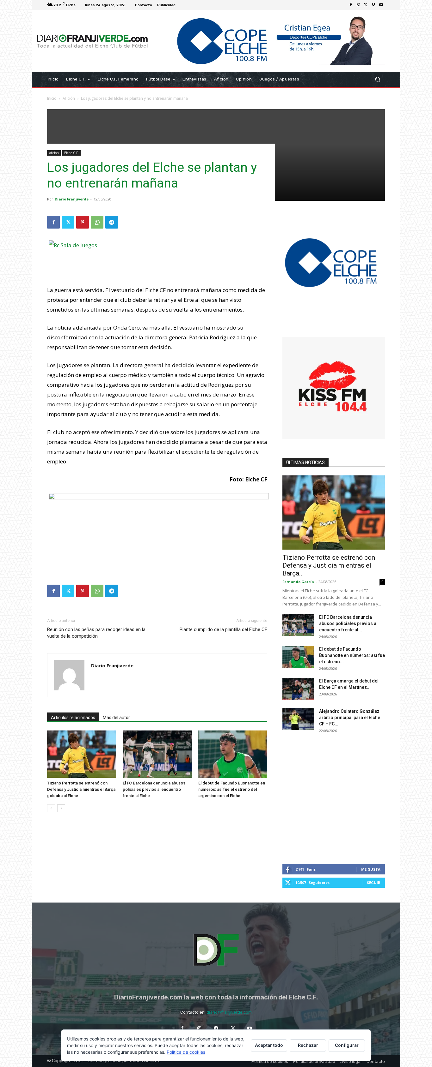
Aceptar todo (269, 1045)
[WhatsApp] (97, 222)
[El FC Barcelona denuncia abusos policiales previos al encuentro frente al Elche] (157, 754)
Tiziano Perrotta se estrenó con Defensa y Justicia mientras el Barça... (328, 565)
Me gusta (370, 869)
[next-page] (61, 808)
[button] (377, 79)
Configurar (347, 1045)
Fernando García (298, 581)
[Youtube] (381, 5)
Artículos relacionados (73, 717)
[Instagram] (358, 5)
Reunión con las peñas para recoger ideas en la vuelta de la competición (96, 633)
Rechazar (308, 1045)
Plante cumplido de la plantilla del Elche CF (223, 629)
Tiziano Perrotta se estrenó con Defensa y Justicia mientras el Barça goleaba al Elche (81, 789)
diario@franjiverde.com (229, 1012)
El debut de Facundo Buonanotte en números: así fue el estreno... (352, 655)
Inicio (52, 98)
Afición (69, 98)
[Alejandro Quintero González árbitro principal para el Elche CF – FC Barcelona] (298, 719)
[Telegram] (111, 222)
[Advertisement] (157, 545)
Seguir (373, 882)
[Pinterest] (82, 222)
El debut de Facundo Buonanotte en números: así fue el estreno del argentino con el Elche (231, 789)
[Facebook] (351, 5)
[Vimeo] (373, 5)
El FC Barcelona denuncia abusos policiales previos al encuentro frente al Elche (154, 789)
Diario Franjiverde (72, 199)
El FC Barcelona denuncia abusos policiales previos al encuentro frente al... (348, 623)
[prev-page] (51, 808)
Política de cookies (186, 1052)
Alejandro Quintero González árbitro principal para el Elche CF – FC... (349, 717)
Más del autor (116, 717)
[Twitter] (366, 5)
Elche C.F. (71, 153)
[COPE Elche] (269, 40)
